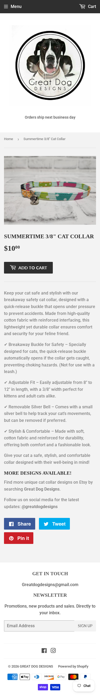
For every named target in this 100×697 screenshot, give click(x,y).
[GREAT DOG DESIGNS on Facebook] (44, 651)
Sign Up (85, 626)
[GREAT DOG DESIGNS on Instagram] (53, 651)
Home (8, 139)
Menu (16, 6)
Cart (91, 6)
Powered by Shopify (73, 666)
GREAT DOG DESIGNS (36, 666)
